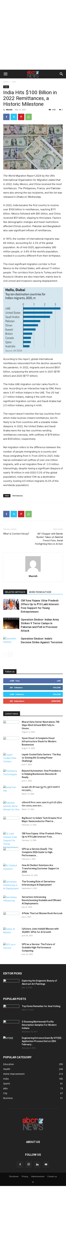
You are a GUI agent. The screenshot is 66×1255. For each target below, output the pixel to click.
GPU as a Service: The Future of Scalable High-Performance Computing (38, 947)
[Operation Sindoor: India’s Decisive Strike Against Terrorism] (11, 642)
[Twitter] (14, 117)
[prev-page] (5, 654)
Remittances (17, 495)
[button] (5, 74)
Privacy (25, 1176)
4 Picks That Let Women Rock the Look (42, 913)
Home (6, 81)
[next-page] (10, 654)
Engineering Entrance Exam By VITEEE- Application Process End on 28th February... (42, 1041)
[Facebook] (6, 117)
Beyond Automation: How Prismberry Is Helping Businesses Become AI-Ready (41, 774)
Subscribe (56, 701)
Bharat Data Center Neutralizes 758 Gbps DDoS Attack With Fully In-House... (40, 725)
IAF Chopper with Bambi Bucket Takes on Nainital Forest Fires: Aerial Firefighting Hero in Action (49, 538)
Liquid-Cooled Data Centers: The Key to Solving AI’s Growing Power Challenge (41, 757)
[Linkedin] (37, 1164)
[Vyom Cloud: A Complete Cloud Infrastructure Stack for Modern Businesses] (11, 742)
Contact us (52, 1176)
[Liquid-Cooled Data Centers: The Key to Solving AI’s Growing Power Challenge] (11, 758)
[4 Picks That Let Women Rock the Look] (11, 917)
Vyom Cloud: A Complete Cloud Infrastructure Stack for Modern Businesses (39, 741)
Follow (57, 687)
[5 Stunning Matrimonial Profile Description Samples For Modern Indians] (11, 1025)
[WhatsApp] (28, 117)
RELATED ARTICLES (15, 592)
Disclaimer (14, 1176)
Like (59, 681)
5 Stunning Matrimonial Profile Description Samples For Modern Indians (39, 1024)
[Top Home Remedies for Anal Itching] (11, 1010)
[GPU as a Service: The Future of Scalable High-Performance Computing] (11, 948)
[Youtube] (46, 1164)
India (14, 81)
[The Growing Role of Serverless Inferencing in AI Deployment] (11, 885)
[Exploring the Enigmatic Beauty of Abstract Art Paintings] (11, 984)
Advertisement (37, 1176)
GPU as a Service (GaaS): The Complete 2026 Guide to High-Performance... (37, 852)
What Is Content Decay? (16, 533)
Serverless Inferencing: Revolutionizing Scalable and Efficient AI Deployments (41, 900)
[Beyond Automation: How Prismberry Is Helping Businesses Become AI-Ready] (11, 774)
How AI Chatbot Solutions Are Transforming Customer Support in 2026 (40, 868)
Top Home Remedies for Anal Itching (41, 1006)
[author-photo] (33, 571)
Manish (9, 109)
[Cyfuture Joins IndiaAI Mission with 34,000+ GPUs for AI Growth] (11, 932)
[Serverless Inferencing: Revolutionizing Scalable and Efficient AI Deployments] (11, 901)
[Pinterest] (21, 117)
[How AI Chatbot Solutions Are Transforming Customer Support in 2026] (11, 869)
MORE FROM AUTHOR (40, 592)
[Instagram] (28, 1164)
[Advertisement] (33, 35)
